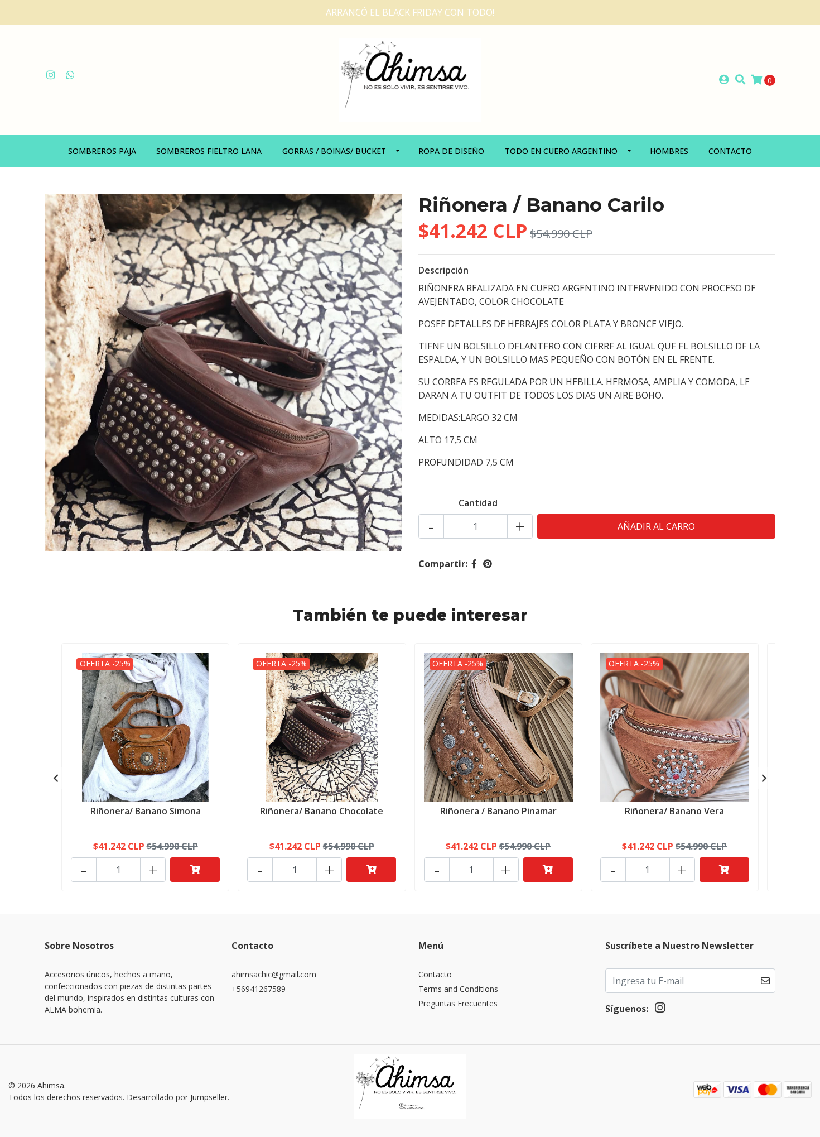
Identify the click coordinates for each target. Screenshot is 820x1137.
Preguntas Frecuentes (458, 1003)
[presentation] (56, 778)
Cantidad (478, 503)
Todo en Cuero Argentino (561, 151)
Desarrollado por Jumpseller (177, 1097)
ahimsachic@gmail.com (273, 974)
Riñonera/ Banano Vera (674, 811)
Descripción (443, 270)
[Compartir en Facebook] (474, 564)
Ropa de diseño (451, 151)
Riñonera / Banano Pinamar (498, 811)
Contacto (730, 151)
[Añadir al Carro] (195, 869)
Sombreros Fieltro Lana (209, 151)
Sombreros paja (102, 151)
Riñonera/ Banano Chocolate (321, 811)
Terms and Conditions (458, 989)
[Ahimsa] (410, 79)
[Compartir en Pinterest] (487, 564)
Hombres (669, 151)
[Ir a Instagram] (51, 75)
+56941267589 (258, 989)
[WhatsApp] (70, 75)
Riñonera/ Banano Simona (145, 811)
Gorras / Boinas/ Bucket (334, 151)
